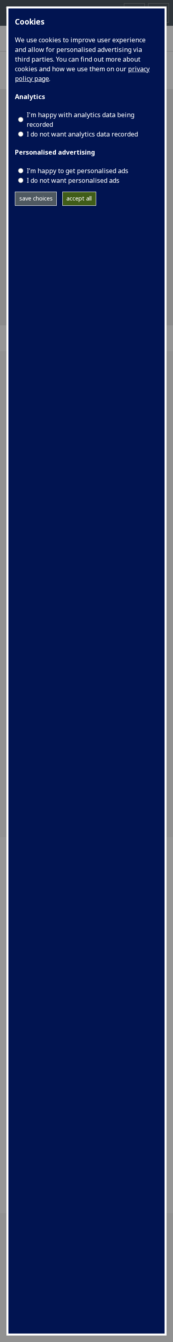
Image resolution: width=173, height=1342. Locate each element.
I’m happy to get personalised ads (77, 170)
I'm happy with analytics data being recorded (80, 119)
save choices (36, 198)
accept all (79, 198)
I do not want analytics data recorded (82, 134)
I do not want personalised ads (73, 180)
